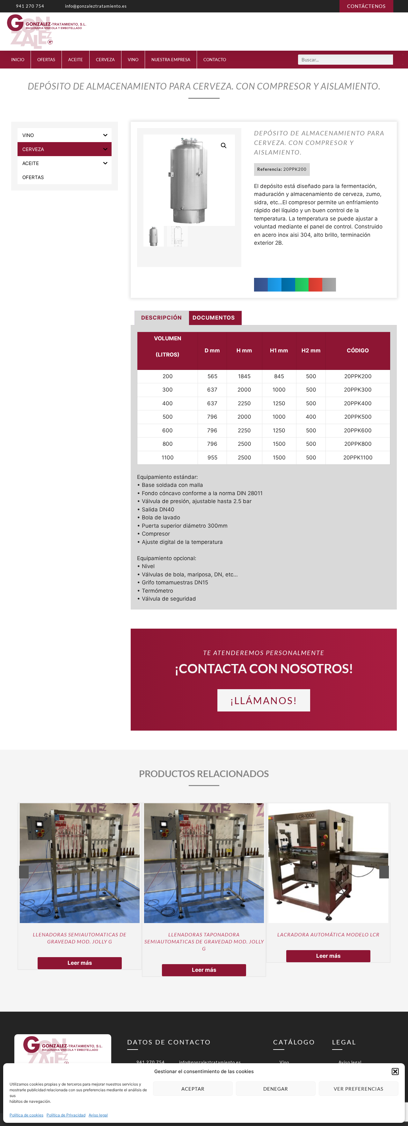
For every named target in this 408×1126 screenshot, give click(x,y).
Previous (24, 872)
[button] (395, 1071)
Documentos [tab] (214, 317)
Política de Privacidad (66, 1115)
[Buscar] (398, 59)
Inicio (17, 59)
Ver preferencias (358, 1089)
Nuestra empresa (170, 59)
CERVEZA (105, 59)
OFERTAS (46, 59)
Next (384, 872)
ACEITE (75, 59)
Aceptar (193, 1089)
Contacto (214, 59)
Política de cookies (26, 1115)
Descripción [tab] (161, 317)
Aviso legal (98, 1115)
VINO (133, 59)
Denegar (275, 1089)
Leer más (80, 963)
